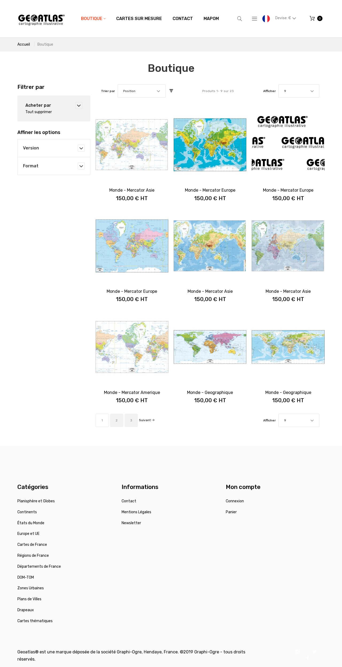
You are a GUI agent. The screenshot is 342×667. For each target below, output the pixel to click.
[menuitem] (93, 18)
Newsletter (131, 523)
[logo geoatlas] (41, 18)
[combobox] (142, 91)
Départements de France (39, 566)
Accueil (23, 44)
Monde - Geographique (210, 392)
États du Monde (30, 523)
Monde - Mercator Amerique (132, 392)
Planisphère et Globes (36, 501)
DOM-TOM (25, 577)
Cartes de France (32, 544)
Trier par (108, 91)
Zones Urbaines (30, 588)
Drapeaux (25, 610)
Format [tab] (30, 165)
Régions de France (33, 555)
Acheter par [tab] (38, 105)
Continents (27, 512)
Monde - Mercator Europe (210, 190)
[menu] (150, 18)
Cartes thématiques (35, 621)
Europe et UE (28, 533)
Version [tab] (31, 148)
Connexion (235, 501)
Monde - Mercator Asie (131, 190)
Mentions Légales (136, 512)
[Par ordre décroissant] (171, 91)
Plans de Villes (29, 599)
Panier (231, 512)
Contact (129, 501)
